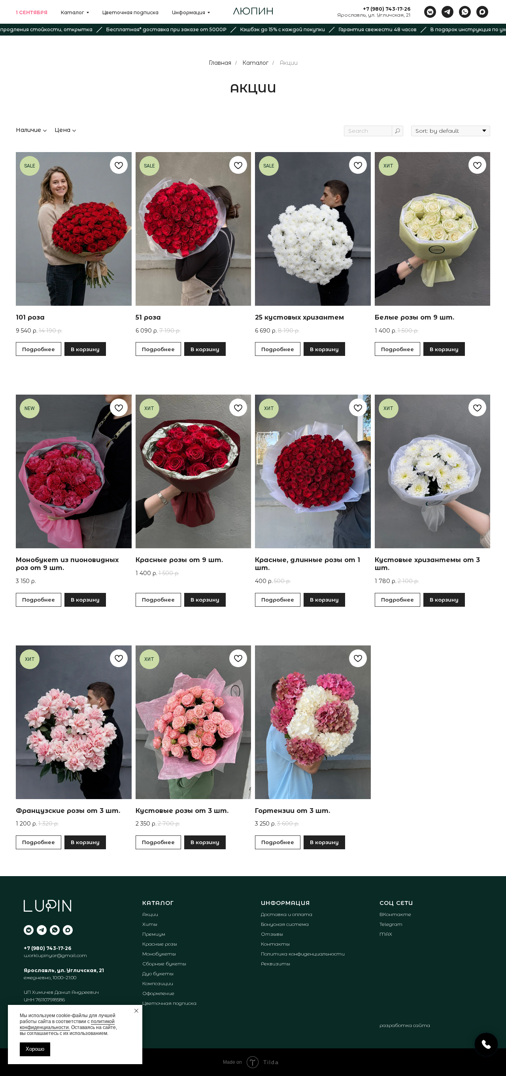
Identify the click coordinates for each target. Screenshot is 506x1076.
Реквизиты (275, 964)
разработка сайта (405, 1025)
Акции (288, 62)
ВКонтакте (395, 914)
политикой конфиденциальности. (67, 1024)
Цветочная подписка (130, 12)
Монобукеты (159, 954)
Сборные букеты (164, 964)
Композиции (157, 983)
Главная (220, 62)
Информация (188, 12)
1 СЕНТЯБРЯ (31, 12)
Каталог (72, 12)
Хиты (149, 924)
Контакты (275, 944)
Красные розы (159, 944)
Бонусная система (285, 924)
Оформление (158, 993)
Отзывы (272, 934)
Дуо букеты (158, 973)
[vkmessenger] (430, 12)
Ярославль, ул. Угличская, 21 (373, 15)
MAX (386, 934)
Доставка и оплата (286, 914)
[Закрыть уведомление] (136, 1011)
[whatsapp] (465, 12)
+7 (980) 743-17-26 (386, 9)
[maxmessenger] (482, 12)
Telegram (391, 924)
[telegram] (447, 12)
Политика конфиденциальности (303, 954)
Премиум (153, 934)
